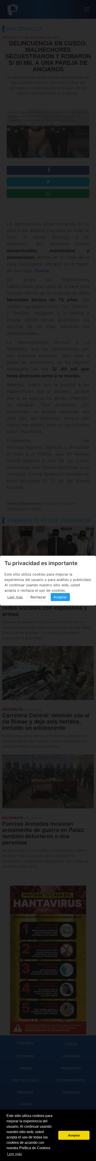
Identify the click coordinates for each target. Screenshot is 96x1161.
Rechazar (38, 597)
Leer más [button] (14, 1154)
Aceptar (60, 597)
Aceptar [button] (74, 1135)
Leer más (15, 597)
